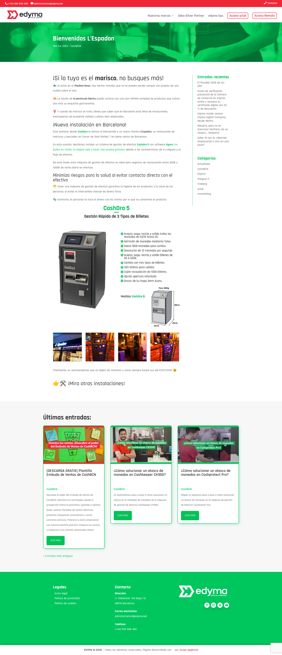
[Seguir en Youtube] (226, 605)
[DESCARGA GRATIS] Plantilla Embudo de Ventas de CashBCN (71, 472)
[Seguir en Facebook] (207, 605)
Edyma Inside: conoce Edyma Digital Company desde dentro (211, 117)
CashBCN (75, 46)
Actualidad (203, 164)
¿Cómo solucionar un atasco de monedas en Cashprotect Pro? (205, 472)
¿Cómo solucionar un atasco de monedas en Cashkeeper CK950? (140, 472)
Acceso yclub (237, 16)
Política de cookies (64, 603)
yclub (200, 189)
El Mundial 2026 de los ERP (210, 84)
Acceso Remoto (264, 16)
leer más (55, 540)
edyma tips (215, 16)
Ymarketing (204, 194)
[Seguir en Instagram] (213, 605)
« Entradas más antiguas (58, 556)
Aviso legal (60, 593)
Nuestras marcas (159, 16)
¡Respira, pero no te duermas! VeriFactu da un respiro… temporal (212, 129)
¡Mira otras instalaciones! (96, 383)
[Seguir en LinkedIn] (220, 605)
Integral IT (203, 179)
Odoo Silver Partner (191, 16)
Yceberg (202, 184)
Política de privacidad (66, 598)
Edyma (201, 174)
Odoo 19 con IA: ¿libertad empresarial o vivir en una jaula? (213, 141)
